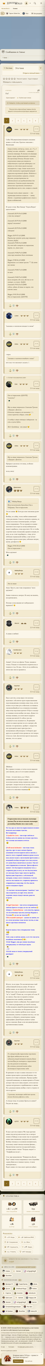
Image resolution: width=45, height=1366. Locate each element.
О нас (3, 1347)
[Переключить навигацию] (41, 3)
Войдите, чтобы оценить (13, 82)
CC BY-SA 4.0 (38, 1333)
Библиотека (8, 1233)
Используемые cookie (9, 1351)
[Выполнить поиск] (41, 68)
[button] (28, 3)
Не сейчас (28, 1361)
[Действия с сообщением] (36, 129)
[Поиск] (35, 3)
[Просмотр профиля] (10, 129)
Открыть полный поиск (31, 73)
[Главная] (12, 3)
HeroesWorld (5, 8)
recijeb (11, 1261)
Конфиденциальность (26, 1347)
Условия (11, 1347)
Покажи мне (18, 1361)
